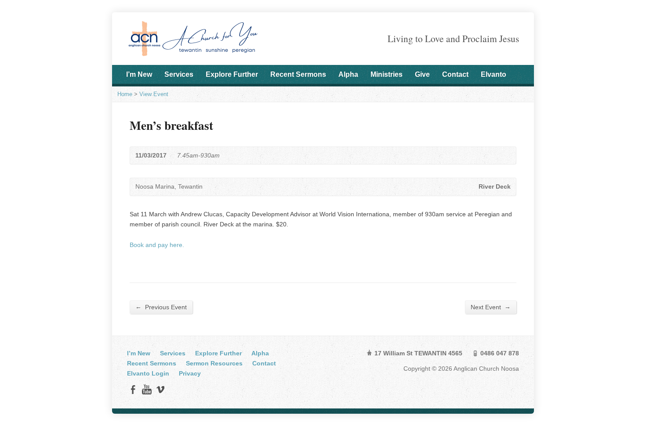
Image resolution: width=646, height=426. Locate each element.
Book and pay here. (158, 244)
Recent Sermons (298, 74)
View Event (153, 94)
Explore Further (232, 74)
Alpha (348, 74)
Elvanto (493, 74)
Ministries (386, 74)
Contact (455, 74)
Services (178, 74)
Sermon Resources (214, 363)
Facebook (133, 389)
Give (422, 74)
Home (124, 94)
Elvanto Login (148, 373)
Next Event (491, 307)
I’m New (139, 74)
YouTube (147, 389)
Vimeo (160, 389)
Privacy (190, 373)
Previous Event (161, 307)
